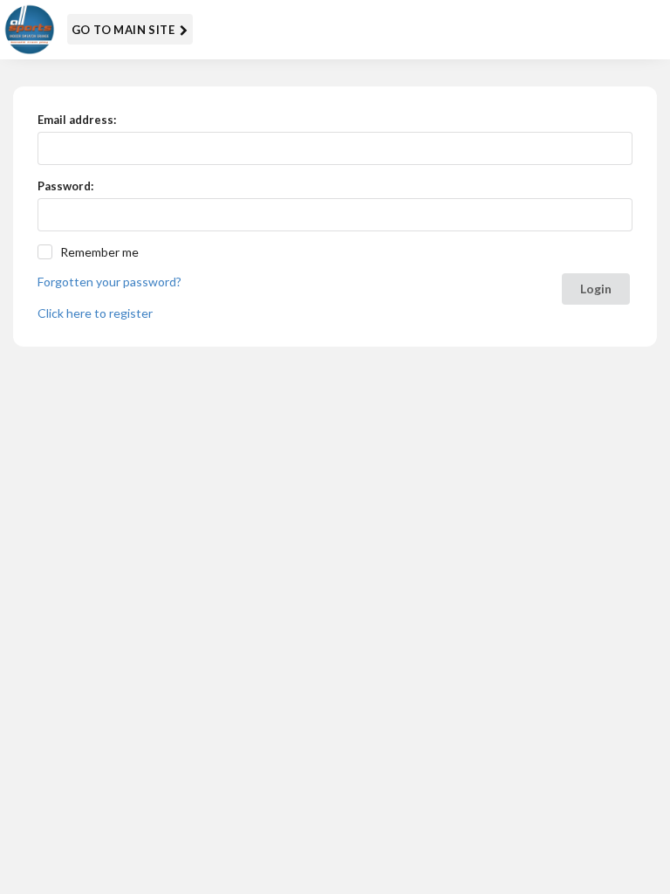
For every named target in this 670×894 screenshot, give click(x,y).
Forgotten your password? (109, 281)
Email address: (77, 120)
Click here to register (95, 313)
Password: (65, 186)
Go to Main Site (124, 30)
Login (596, 288)
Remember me (99, 251)
